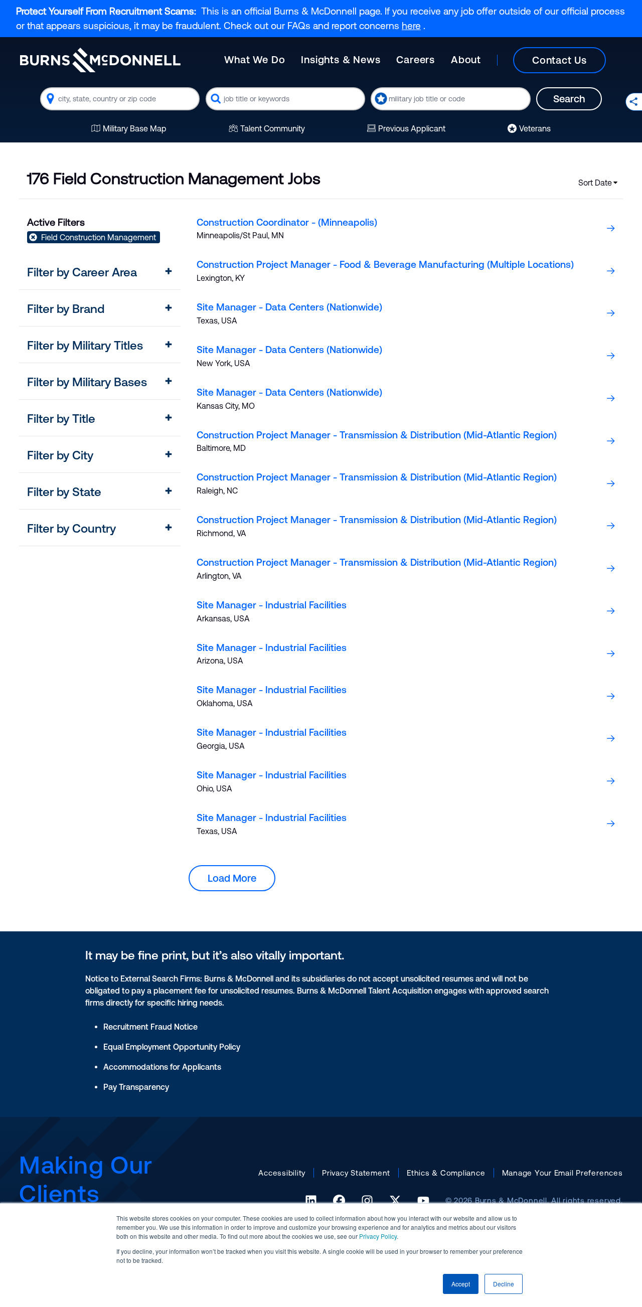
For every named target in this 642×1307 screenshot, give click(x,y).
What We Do (254, 59)
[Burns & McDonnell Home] (100, 60)
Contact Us (559, 60)
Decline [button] (503, 1283)
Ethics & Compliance (446, 1173)
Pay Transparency (136, 1086)
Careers (415, 59)
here (411, 25)
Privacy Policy (378, 1236)
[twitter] (395, 1201)
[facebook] (339, 1201)
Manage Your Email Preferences (562, 1173)
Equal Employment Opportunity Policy (171, 1046)
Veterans (535, 128)
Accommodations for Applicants (162, 1066)
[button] (100, 272)
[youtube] (423, 1201)
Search (569, 98)
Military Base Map (135, 128)
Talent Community (272, 128)
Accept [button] (460, 1283)
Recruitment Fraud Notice (150, 1026)
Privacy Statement (356, 1173)
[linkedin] (311, 1201)
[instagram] (367, 1201)
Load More (232, 878)
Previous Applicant (411, 128)
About (466, 59)
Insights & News (340, 59)
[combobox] (120, 98)
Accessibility (281, 1173)
